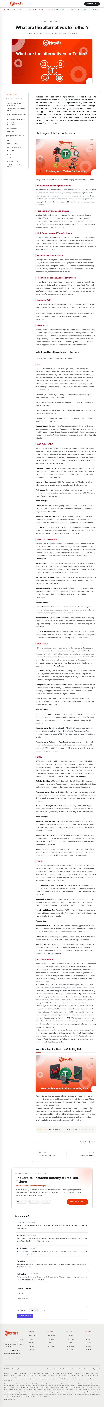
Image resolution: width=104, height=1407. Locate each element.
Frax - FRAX (11, 151)
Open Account (91, 3)
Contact (88, 1349)
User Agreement (95, 1369)
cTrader (31, 1339)
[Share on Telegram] (85, 1142)
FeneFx (50, 1342)
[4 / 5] (89, 1129)
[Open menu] (6, 4)
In (13, 1358)
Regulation (89, 1342)
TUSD (9, 158)
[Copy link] (94, 1142)
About (87, 1335)
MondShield (51, 1335)
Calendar (70, 1349)
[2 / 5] (83, 1129)
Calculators (70, 1346)
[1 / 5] (80, 1129)
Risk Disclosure (64, 1369)
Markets (31, 1346)
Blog (51, 21)
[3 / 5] (86, 1129)
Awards (88, 1339)
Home (46, 21)
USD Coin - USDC (12, 144)
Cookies (74, 1369)
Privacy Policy (83, 1369)
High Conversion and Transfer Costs (17, 115)
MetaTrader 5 (33, 1335)
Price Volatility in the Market (16, 119)
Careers (88, 1346)
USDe (9, 154)
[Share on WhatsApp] (90, 1142)
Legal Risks (10, 131)
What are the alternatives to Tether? (15, 136)
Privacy (49, 1369)
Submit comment (25, 1316)
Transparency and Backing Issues (16, 109)
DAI (8, 140)
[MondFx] (16, 3)
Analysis (69, 1342)
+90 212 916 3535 (14, 1350)
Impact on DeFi (12, 128)
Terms (56, 1369)
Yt (17, 1358)
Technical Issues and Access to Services (16, 123)
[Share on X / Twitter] (81, 1142)
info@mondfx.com (14, 1353)
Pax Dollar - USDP (13, 161)
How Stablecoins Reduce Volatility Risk (14, 165)
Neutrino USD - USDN (14, 147)
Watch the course (76, 1202)
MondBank (51, 1339)
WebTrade (32, 1342)
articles (57, 21)
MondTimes (70, 1339)
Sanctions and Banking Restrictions (14, 104)
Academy (70, 1335)
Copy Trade (51, 1346)
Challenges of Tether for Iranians (14, 99)
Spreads (31, 1349)
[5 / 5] (92, 1129)
